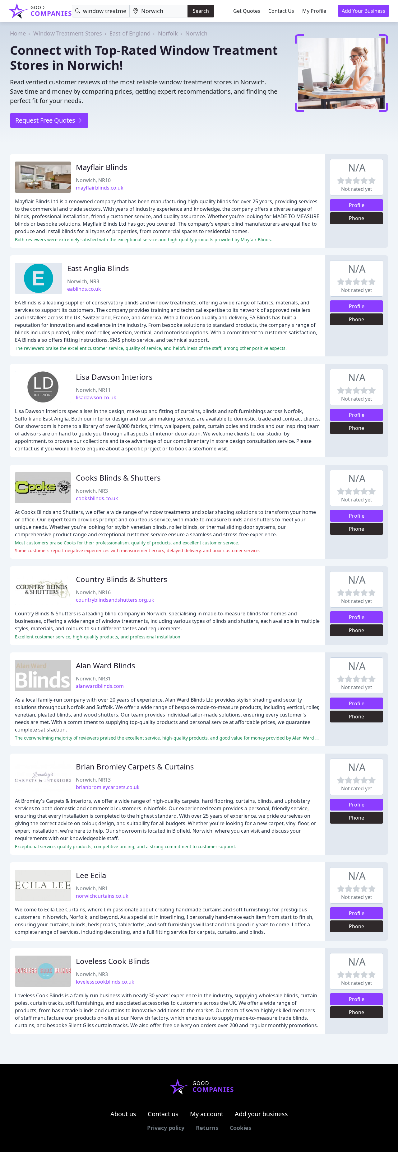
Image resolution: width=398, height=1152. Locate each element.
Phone (356, 218)
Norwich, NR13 (93, 779)
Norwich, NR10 (93, 180)
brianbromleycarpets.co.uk (108, 787)
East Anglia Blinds (98, 268)
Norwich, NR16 (93, 592)
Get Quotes (246, 10)
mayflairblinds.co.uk (99, 187)
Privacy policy (165, 1127)
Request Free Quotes (46, 120)
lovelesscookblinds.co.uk (105, 981)
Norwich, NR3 (83, 281)
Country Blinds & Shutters (121, 579)
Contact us (163, 1114)
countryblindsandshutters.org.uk (115, 599)
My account (206, 1114)
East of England (129, 33)
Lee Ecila (91, 875)
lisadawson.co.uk (96, 397)
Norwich (196, 33)
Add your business (261, 1114)
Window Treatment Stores (67, 33)
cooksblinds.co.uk (97, 498)
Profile (356, 205)
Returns (207, 1127)
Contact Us (281, 10)
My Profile (314, 10)
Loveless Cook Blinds (113, 961)
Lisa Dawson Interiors (114, 377)
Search (201, 10)
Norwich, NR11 (93, 390)
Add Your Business (363, 10)
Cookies (240, 1127)
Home (18, 33)
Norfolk (168, 33)
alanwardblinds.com (100, 686)
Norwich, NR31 (93, 678)
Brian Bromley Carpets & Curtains (135, 766)
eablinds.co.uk (84, 288)
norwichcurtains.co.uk (102, 895)
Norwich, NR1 (92, 888)
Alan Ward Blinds (105, 665)
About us (123, 1114)
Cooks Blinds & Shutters (118, 478)
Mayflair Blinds (101, 167)
